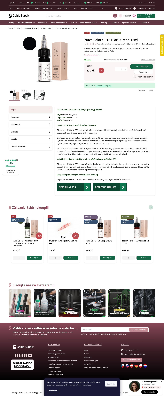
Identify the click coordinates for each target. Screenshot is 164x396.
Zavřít (97, 90)
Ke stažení (88, 364)
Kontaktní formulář (131, 359)
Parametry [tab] (15, 116)
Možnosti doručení (148, 60)
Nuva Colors (151, 44)
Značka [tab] (14, 139)
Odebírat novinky (138, 329)
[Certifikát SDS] (74, 187)
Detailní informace (91, 54)
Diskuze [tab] (14, 131)
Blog (75, 8)
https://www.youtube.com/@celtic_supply (30, 355)
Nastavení (53, 390)
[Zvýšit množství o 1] (125, 69)
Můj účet (127, 15)
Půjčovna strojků (86, 8)
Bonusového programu (103, 85)
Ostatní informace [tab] (18, 146)
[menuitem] (11, 22)
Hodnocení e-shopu (24, 8)
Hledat (115, 16)
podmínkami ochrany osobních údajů (113, 334)
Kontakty (88, 357)
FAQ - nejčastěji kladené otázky (96, 367)
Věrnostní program (63, 8)
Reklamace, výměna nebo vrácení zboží (62, 360)
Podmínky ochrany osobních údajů (60, 364)
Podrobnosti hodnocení (116, 44)
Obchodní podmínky (55, 350)
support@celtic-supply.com (134, 354)
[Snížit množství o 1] (117, 69)
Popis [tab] (13, 109)
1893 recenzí (10, 166)
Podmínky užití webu (55, 374)
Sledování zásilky (54, 367)
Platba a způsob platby (56, 354)
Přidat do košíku (141, 66)
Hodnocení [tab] (15, 124)
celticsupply (21, 355)
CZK (150, 3)
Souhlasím (111, 383)
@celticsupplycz (25, 355)
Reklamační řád (53, 357)
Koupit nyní (143, 71)
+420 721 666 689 (131, 350)
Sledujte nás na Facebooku (16, 355)
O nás (11, 8)
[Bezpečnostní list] (110, 187)
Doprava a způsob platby (43, 8)
